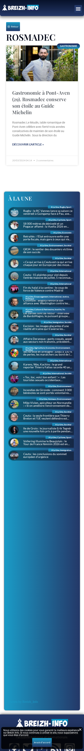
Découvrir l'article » (28, 144)
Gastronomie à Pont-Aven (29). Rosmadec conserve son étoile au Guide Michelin (41, 102)
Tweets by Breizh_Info (23, 701)
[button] (78, 9)
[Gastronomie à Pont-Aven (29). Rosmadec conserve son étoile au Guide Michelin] (42, 63)
